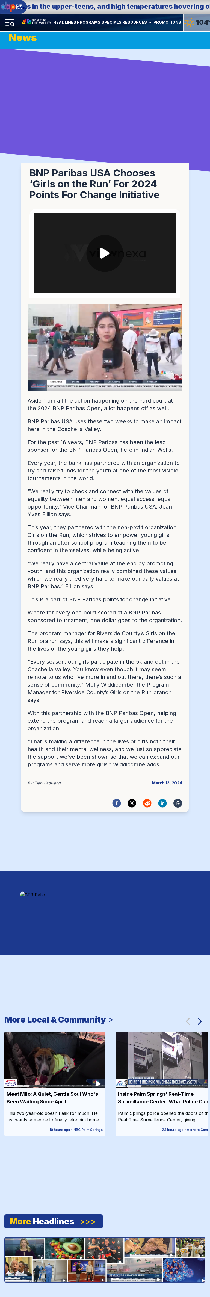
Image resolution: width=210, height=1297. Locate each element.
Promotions (167, 22)
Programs (88, 22)
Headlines (64, 22)
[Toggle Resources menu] (150, 22)
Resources (134, 22)
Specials (112, 22)
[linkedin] (162, 803)
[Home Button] (36, 22)
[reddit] (147, 803)
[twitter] (132, 803)
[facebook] (116, 803)
